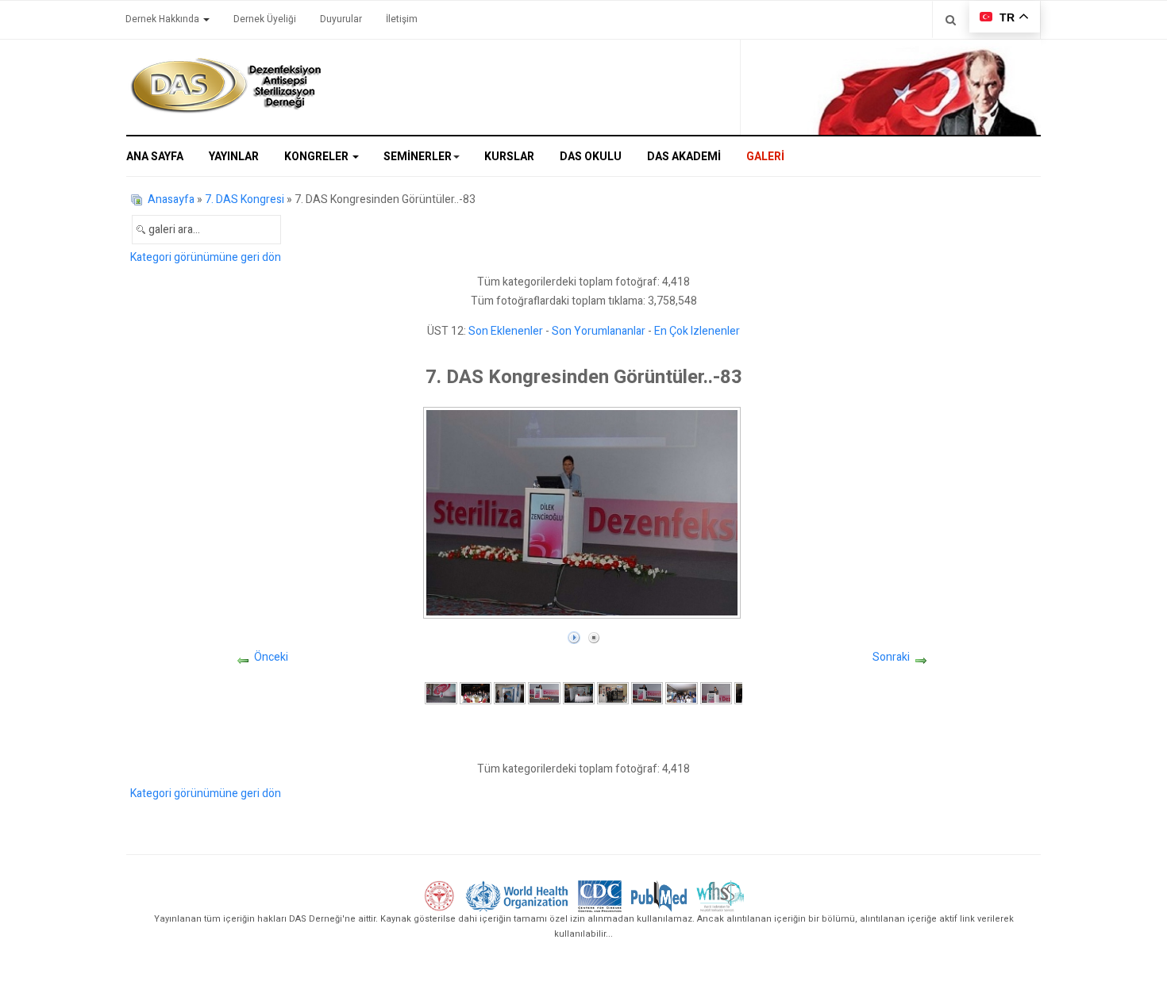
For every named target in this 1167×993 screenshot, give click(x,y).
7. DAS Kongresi (244, 199)
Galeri (765, 156)
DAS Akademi (684, 156)
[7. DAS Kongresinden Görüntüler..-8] (681, 692)
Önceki (271, 657)
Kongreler (317, 156)
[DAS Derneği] (225, 85)
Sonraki (891, 657)
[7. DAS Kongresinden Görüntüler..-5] (579, 692)
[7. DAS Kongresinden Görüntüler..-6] (613, 692)
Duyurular (341, 19)
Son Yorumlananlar (598, 331)
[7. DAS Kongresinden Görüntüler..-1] (440, 692)
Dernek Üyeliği (264, 19)
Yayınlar (234, 156)
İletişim (402, 19)
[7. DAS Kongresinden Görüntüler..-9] (716, 692)
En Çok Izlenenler (697, 331)
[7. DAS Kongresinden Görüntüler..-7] (647, 692)
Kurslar (509, 156)
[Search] (950, 19)
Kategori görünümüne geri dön (205, 257)
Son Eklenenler (505, 331)
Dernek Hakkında (163, 19)
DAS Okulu (591, 156)
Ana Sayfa (154, 156)
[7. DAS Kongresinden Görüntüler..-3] (510, 692)
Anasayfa (171, 199)
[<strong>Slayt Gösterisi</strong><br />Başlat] (574, 634)
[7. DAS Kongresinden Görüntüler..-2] (475, 692)
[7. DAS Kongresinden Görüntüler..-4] (544, 692)
